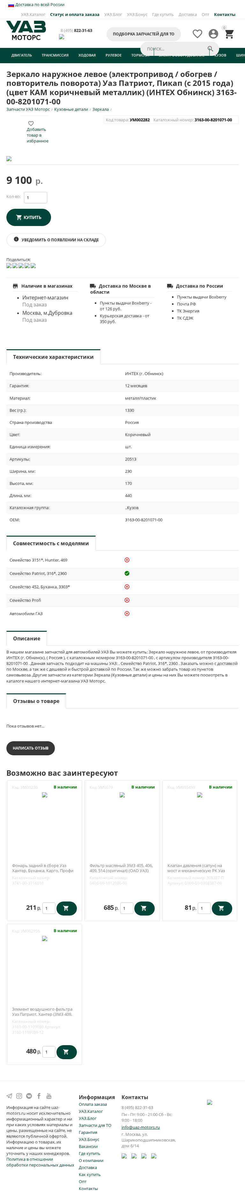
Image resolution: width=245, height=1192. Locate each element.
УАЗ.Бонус (137, 14)
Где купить (163, 14)
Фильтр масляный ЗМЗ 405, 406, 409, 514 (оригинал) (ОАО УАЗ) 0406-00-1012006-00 (121, 870)
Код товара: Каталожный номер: (169, 120)
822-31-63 (76, 30)
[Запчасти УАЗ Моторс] (26, 30)
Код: (16, 787)
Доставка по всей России (39, 4)
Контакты (88, 1188)
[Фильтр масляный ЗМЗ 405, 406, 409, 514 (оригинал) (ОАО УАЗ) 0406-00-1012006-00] (122, 794)
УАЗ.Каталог (33, 14)
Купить (32, 217)
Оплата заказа (93, 1104)
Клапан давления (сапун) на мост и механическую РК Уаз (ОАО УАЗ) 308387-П (196, 870)
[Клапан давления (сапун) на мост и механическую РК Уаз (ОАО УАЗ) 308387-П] (199, 794)
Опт (205, 14)
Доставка (188, 14)
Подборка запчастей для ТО (143, 34)
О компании (91, 1160)
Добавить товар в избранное (37, 132)
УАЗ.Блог (113, 14)
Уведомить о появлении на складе (56, 239)
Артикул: (175, 883)
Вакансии (88, 1146)
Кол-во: (13, 196)
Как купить (90, 1174)
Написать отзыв (30, 748)
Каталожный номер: (31, 877)
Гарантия (88, 1132)
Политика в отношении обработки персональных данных (40, 1162)
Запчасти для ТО (95, 1125)
